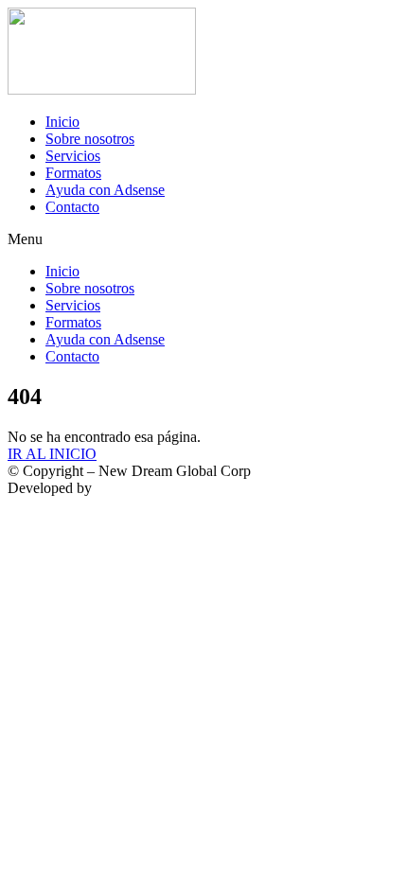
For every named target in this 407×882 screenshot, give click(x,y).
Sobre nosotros (89, 139)
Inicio (62, 122)
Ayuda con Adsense (105, 190)
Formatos (73, 173)
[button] (203, 239)
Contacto (72, 207)
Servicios (72, 156)
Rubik (114, 488)
